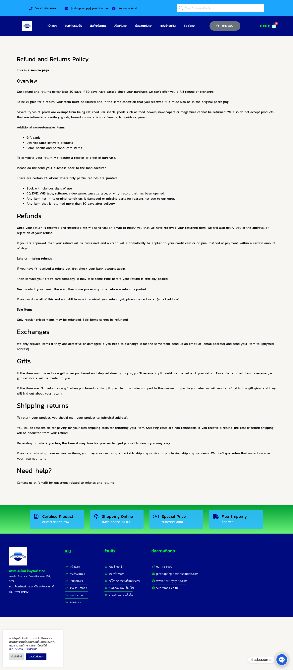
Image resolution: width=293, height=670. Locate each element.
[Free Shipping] (215, 516)
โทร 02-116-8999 (45, 8)
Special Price (174, 516)
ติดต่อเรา (189, 25)
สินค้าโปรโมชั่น (73, 25)
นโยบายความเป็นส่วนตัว (23, 649)
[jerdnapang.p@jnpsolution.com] (66, 8)
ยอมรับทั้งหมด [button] (36, 656)
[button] (225, 26)
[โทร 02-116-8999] (30, 8)
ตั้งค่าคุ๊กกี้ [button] (16, 656)
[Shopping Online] (96, 516)
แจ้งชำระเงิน (168, 25)
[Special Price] (155, 516)
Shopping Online (117, 516)
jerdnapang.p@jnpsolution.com (90, 8)
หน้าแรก (52, 25)
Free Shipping (234, 516)
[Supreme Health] (114, 8)
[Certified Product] (36, 516)
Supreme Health (129, 8)
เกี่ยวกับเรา (120, 25)
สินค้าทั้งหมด (98, 25)
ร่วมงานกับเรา (143, 25)
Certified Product (57, 516)
